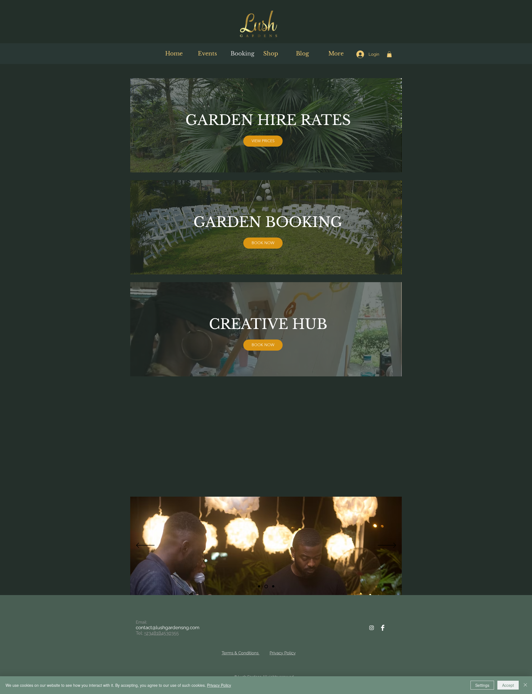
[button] (389, 54)
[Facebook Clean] (383, 628)
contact (144, 627)
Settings (482, 685)
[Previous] (145, 546)
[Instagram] (372, 628)
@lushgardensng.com (176, 627)
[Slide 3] (272, 586)
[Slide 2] (265, 586)
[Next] (387, 546)
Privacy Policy (219, 685)
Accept (508, 685)
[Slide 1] (259, 586)
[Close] (525, 685)
